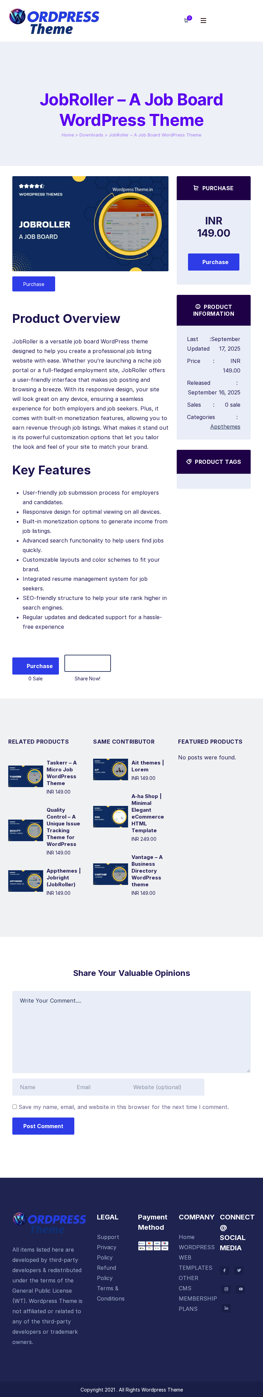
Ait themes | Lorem (148, 766)
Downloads (91, 135)
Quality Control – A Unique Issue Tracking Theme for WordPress (63, 827)
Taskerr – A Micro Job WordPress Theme (62, 772)
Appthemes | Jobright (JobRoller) (64, 877)
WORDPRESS (197, 1247)
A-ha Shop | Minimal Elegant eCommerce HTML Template (148, 813)
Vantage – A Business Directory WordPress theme (147, 871)
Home (68, 135)
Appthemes (225, 426)
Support (108, 1236)
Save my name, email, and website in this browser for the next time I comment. (123, 1107)
